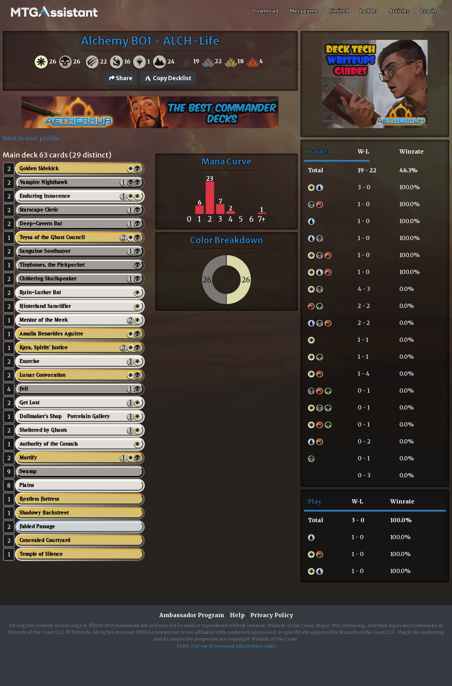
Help (237, 615)
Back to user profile (31, 138)
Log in (428, 11)
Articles (399, 11)
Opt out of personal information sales (233, 646)
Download (265, 11)
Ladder (369, 11)
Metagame (304, 11)
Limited (339, 11)
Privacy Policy (271, 615)
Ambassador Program (191, 615)
